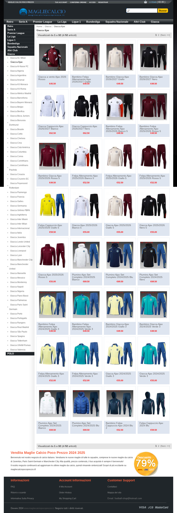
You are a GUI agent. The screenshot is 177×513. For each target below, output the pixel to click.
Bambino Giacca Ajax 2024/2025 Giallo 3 (117, 325)
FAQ (13, 486)
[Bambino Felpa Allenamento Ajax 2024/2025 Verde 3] (86, 304)
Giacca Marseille (17, 273)
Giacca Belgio (16, 107)
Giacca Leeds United (19, 242)
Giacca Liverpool (17, 251)
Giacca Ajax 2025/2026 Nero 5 (152, 226)
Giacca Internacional (19, 228)
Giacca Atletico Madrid (20, 93)
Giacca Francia (16, 197)
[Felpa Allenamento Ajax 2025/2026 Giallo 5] (119, 156)
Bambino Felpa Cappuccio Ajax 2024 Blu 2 (119, 425)
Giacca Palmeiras (18, 300)
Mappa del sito (114, 492)
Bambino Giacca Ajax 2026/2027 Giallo (117, 78)
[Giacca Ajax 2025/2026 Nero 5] (153, 205)
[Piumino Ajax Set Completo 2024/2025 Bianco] (86, 255)
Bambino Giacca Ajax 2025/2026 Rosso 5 (50, 177)
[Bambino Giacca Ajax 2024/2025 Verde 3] (153, 304)
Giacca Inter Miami (18, 219)
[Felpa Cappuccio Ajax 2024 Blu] (153, 403)
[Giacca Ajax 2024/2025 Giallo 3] (119, 353)
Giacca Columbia (17, 152)
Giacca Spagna (17, 336)
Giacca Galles (16, 201)
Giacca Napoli (16, 287)
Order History (65, 492)
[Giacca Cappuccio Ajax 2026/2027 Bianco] (52, 106)
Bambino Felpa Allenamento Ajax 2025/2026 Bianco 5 (117, 128)
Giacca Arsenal (16, 80)
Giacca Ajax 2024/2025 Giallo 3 (118, 374)
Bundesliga (93, 21)
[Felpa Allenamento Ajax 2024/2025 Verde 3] (86, 353)
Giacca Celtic (16, 134)
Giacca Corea (16, 156)
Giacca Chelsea (17, 138)
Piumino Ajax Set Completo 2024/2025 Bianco (83, 277)
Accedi (92, 2)
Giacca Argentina (17, 75)
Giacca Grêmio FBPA (19, 210)
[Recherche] (162, 10)
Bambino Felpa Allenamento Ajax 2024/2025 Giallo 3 (48, 326)
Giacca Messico (17, 278)
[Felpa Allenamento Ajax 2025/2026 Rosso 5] (153, 156)
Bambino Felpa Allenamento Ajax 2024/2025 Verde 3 (82, 326)
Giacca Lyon (15, 255)
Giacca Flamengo (18, 192)
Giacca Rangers (17, 323)
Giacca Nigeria (16, 291)
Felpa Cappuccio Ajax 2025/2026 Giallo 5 (50, 226)
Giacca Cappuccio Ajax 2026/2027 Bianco (50, 127)
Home (39, 26)
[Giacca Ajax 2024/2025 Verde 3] (153, 353)
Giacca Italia (15, 233)
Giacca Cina (15, 143)
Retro (10, 21)
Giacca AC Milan (17, 58)
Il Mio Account (65, 486)
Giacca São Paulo (18, 332)
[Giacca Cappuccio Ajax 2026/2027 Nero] (86, 106)
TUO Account (61, 2)
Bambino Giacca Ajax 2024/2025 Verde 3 (151, 325)
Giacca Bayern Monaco (20, 102)
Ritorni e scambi (18, 492)
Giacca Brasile (16, 129)
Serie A (23, 21)
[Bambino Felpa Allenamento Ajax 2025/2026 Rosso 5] (153, 106)
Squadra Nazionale (116, 21)
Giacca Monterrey (18, 282)
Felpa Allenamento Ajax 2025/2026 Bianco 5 (85, 177)
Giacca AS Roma (17, 89)
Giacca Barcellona (18, 98)
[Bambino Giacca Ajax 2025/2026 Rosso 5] (52, 156)
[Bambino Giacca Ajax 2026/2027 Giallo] (119, 57)
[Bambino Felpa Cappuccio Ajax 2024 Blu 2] (119, 403)
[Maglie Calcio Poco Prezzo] (59, 12)
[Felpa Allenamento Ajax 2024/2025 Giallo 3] (52, 353)
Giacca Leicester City (19, 246)
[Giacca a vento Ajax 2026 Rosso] (52, 57)
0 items (153, 2)
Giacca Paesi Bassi (18, 296)
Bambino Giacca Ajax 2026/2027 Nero (151, 78)
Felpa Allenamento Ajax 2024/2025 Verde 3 (85, 374)
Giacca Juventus (17, 237)
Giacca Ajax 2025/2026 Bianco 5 (84, 226)
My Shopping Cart (67, 498)
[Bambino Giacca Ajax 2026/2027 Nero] (153, 57)
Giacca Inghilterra (18, 215)
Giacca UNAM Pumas (20, 345)
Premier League (42, 21)
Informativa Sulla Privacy (22, 498)
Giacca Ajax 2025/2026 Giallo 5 (118, 226)
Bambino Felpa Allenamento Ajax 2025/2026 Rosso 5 (150, 128)
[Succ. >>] (165, 35)
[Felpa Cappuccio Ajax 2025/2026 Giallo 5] (52, 205)
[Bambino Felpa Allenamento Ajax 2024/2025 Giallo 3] (52, 304)
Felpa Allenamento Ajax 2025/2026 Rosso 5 (152, 177)
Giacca (155, 21)
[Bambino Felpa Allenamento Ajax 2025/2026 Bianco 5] (119, 106)
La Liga (62, 21)
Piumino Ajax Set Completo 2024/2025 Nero (150, 277)
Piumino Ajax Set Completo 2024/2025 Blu (119, 275)
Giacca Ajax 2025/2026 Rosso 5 (51, 275)
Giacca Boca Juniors (19, 116)
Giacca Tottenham (18, 341)
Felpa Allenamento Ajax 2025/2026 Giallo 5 (118, 177)
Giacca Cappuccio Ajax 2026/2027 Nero (84, 127)
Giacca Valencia (17, 350)
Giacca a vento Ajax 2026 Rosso (52, 78)
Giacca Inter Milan (18, 224)
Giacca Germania (18, 206)
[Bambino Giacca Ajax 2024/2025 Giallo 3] (119, 304)
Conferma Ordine (78, 2)
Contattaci (112, 486)
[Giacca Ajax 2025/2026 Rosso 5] (52, 255)
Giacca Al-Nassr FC (19, 66)
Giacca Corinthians (18, 161)
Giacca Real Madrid (19, 327)
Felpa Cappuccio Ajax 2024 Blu (151, 424)
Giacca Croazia (17, 174)
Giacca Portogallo (18, 318)
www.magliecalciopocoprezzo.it (39, 508)
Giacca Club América (19, 147)
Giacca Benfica (16, 111)
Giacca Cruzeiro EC (19, 179)
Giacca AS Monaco (18, 84)
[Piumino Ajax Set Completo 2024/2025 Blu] (119, 255)
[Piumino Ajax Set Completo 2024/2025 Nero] (153, 255)
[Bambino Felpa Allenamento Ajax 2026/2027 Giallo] (86, 57)
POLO (10, 353)
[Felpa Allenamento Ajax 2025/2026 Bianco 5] (86, 156)
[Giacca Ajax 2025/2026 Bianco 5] (86, 205)
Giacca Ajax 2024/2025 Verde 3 (152, 374)
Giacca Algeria (16, 71)
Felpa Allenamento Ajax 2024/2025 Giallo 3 (51, 374)
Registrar (103, 2)
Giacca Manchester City (20, 260)
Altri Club (139, 21)
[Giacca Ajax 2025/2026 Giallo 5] (119, 205)
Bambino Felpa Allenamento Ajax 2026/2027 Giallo (81, 79)
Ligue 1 (76, 21)
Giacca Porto (15, 314)
